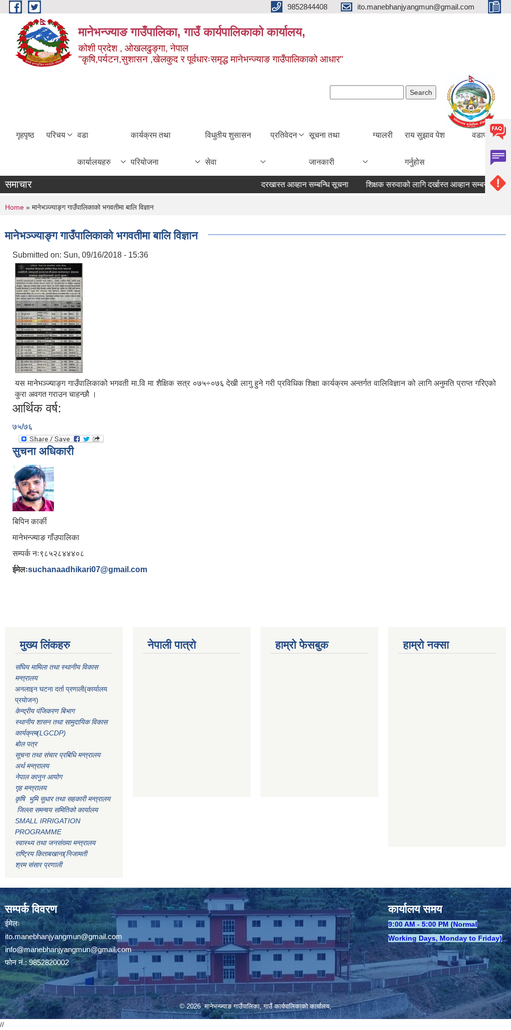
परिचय (55, 135)
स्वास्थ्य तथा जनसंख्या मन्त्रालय (55, 843)
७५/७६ (22, 426)
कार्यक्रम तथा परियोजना (151, 148)
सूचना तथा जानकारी (324, 148)
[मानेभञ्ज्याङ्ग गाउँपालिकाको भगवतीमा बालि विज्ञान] (49, 318)
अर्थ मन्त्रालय (32, 766)
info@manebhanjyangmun (47, 949)
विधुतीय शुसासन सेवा (228, 148)
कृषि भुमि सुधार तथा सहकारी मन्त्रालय (63, 799)
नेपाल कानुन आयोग (38, 777)
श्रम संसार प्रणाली (38, 865)
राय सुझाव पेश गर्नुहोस (425, 148)
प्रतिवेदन (283, 135)
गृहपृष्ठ (25, 135)
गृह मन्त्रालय (30, 788)
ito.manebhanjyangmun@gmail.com (63, 936)
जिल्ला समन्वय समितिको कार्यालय (56, 810)
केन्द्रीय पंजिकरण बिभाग (45, 711)
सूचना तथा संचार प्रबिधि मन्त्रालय (57, 755)
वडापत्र (483, 135)
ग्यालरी (383, 135)
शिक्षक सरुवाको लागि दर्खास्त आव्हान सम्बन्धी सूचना (428, 184)
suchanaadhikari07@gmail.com (87, 569)
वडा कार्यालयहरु (94, 148)
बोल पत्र (27, 744)
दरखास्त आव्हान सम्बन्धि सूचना (293, 184)
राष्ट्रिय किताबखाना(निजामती (51, 854)
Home (14, 207)
